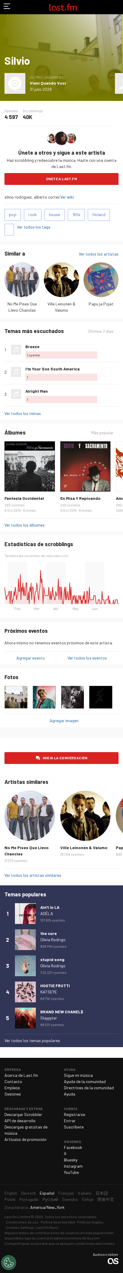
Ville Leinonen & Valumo (83, 847)
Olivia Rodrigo (52, 939)
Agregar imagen (64, 720)
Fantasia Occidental (24, 498)
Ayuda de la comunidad (85, 1081)
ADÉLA (46, 913)
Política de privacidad (58, 1222)
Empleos (12, 1087)
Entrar (70, 1120)
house (54, 214)
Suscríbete (74, 1126)
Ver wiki (67, 196)
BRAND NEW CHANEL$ (61, 1011)
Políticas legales (90, 1222)
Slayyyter (48, 1017)
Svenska (70, 1199)
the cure (48, 933)
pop (12, 214)
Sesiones (12, 1093)
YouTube (71, 1172)
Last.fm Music (47, 1227)
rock (32, 214)
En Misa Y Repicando (80, 498)
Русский (50, 1199)
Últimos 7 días (100, 331)
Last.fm (63, 7)
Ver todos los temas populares (32, 1040)
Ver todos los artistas (99, 253)
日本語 (102, 1193)
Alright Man (36, 391)
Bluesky (70, 1159)
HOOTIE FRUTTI (55, 985)
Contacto (13, 1081)
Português (29, 1199)
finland (98, 214)
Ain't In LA (49, 907)
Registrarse (74, 1114)
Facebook (73, 1147)
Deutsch (28, 1193)
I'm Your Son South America (52, 368)
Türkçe (87, 1199)
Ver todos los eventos (87, 657)
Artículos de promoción (25, 1139)
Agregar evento (30, 657)
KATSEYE (48, 991)
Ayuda (69, 1093)
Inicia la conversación (65, 758)
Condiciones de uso (22, 1222)
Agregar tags (9, 230)
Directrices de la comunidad (89, 1087)
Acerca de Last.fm (21, 1075)
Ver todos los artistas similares (32, 875)
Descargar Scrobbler (23, 1114)
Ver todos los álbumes (24, 524)
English (10, 1193)
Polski (10, 1199)
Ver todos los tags (33, 226)
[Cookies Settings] (8, 1262)
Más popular (102, 433)
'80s (76, 214)
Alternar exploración (7, 7)
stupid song (52, 959)
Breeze (32, 346)
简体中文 (105, 1199)
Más (116, 349)
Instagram (73, 1166)
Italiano (85, 1193)
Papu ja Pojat (101, 303)
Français (66, 1193)
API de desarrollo (20, 1120)
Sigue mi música (78, 1075)
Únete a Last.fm (61, 179)
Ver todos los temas (22, 413)
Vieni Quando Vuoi (48, 82)
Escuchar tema (106, 372)
